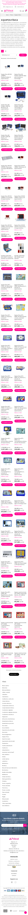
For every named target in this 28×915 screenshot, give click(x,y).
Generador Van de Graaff (8, 752)
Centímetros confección (8, 699)
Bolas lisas (4, 688)
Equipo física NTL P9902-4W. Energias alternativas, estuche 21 (6, 503)
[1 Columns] (5, 51)
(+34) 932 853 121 (20, 6)
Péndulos (4, 781)
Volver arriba (14, 674)
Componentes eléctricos (8, 705)
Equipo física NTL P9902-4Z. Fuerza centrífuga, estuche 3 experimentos (6, 348)
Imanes (4, 757)
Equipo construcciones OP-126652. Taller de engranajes (20, 654)
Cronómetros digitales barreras (9, 712)
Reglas (3, 797)
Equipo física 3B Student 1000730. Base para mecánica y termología (20, 76)
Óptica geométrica (6, 779)
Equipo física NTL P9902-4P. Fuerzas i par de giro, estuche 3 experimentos (20, 348)
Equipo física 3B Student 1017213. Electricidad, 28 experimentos (19, 137)
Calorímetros (5, 697)
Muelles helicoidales (7, 772)
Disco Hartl (4, 725)
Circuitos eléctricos (6, 703)
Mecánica (4, 765)
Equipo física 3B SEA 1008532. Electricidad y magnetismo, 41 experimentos (7, 227)
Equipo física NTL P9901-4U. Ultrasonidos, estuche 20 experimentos (7, 440)
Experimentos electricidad (8, 741)
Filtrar (23, 55)
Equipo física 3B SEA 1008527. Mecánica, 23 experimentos (20, 167)
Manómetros (5, 763)
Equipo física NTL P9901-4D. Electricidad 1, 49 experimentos (20, 563)
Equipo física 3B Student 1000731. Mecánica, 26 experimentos (5, 107)
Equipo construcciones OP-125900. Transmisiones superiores (20, 625)
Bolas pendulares (6, 690)
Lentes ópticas (5, 759)
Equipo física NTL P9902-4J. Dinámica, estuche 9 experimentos (6, 317)
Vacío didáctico (5, 805)
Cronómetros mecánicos (8, 714)
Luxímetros (4, 761)
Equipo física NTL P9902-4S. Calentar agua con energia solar (20, 502)
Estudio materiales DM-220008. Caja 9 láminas (19, 257)
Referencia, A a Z (9, 55)
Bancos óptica (5, 685)
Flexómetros (5, 743)
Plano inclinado (5, 792)
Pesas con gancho (6, 783)
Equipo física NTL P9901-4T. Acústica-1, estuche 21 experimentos (20, 378)
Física (4, 682)
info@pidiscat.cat (9, 6)
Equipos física (5, 737)
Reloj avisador (5, 799)
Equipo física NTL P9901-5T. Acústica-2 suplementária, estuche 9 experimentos (6, 409)
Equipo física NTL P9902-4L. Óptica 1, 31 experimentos (7, 533)
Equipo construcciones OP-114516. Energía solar (7, 654)
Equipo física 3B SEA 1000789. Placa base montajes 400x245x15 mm (7, 168)
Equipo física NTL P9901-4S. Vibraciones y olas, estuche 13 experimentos (20, 409)
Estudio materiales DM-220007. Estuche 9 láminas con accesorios (7, 257)
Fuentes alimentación (7, 745)
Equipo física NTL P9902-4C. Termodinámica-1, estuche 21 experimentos (6, 471)
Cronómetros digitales (7, 710)
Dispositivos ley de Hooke (8, 730)
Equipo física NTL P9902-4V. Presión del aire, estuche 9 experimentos (6, 378)
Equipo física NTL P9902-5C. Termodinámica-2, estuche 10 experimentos (19, 471)
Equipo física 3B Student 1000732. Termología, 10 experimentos (19, 107)
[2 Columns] (2, 51)
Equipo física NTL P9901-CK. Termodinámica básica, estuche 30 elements (20, 440)
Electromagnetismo (6, 734)
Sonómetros (5, 801)
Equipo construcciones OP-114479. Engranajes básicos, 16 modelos (20, 594)
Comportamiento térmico (8, 708)
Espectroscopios (6, 739)
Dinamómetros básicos (7, 721)
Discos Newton (5, 728)
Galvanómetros (5, 750)
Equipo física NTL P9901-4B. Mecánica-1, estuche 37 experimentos (20, 287)
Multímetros (5, 774)
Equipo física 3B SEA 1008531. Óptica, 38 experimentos (19, 197)
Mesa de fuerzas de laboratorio (9, 768)
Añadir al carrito (8, 88)
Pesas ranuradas (6, 785)
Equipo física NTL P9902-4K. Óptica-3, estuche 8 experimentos (6, 564)
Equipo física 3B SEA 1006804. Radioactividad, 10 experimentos (6, 76)
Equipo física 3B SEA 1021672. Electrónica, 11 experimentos (20, 227)
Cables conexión (6, 692)
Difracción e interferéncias (8, 719)
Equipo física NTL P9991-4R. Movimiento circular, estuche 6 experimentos (20, 317)
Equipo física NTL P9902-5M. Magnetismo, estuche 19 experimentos (7, 594)
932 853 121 (16, 849)
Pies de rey (5, 788)
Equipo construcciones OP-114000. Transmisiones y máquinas (7, 625)
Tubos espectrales (6, 803)
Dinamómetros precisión (8, 723)
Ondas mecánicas (6, 777)
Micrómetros (5, 770)
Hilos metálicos (5, 754)
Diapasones (5, 717)
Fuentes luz (5, 748)
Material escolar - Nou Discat (14, 865)
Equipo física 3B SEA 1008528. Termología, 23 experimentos (7, 197)
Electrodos (4, 732)
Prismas (4, 794)
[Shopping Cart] (25, 11)
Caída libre (4, 694)
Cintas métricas (6, 701)
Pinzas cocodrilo (6, 790)
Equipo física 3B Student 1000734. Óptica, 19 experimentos (5, 137)
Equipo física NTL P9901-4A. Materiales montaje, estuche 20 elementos (6, 287)
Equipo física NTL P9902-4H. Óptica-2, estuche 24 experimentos (19, 533)
